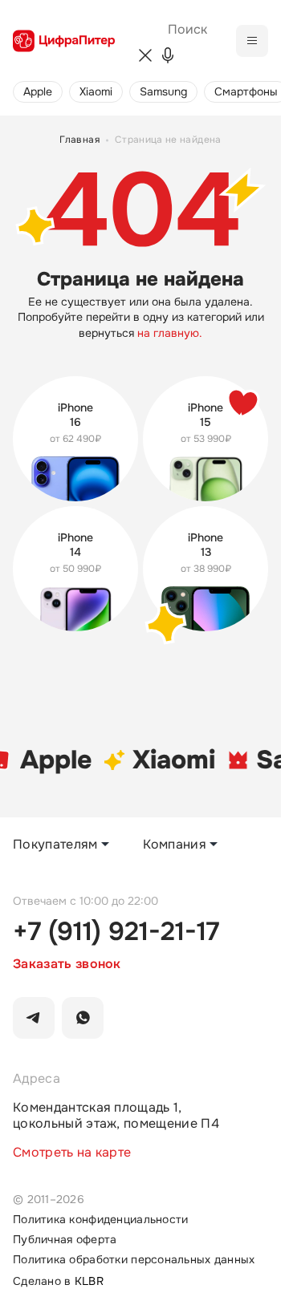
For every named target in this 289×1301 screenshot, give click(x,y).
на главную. (169, 333)
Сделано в (58, 1281)
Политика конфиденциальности (100, 1219)
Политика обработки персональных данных (134, 1260)
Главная (79, 140)
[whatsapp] (83, 1018)
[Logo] (64, 41)
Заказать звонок (67, 964)
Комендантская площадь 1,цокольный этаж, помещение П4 (116, 1116)
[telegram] (34, 1018)
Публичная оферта (64, 1239)
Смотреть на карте (72, 1153)
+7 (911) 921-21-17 (116, 932)
